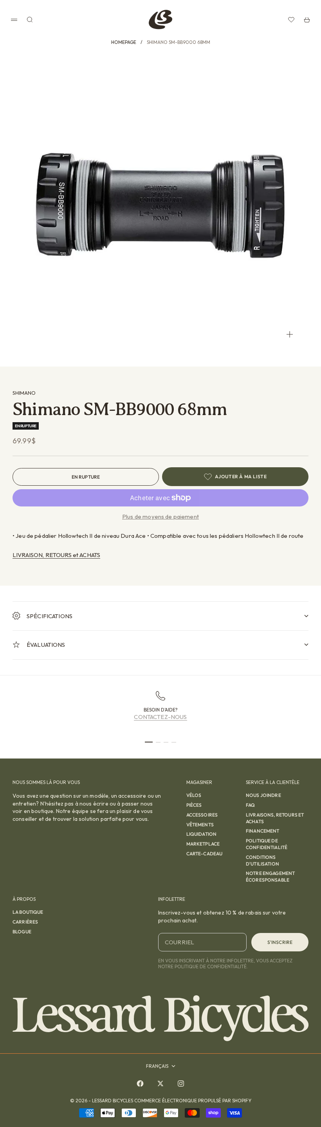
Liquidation (201, 834)
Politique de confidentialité (266, 844)
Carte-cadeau (204, 854)
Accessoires (202, 815)
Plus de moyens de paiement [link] (160, 516)
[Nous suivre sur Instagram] (181, 1083)
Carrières (25, 922)
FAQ (250, 805)
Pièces (194, 805)
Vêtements (200, 825)
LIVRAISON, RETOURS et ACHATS (56, 555)
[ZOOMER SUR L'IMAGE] (290, 334)
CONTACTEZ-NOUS (160, 716)
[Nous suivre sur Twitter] (160, 1083)
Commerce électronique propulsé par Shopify (192, 1100)
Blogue (22, 932)
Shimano (24, 393)
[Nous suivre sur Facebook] (140, 1083)
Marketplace (203, 844)
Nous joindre (263, 795)
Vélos (194, 795)
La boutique (28, 912)
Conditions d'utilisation (262, 860)
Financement (263, 831)
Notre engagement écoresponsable (270, 876)
